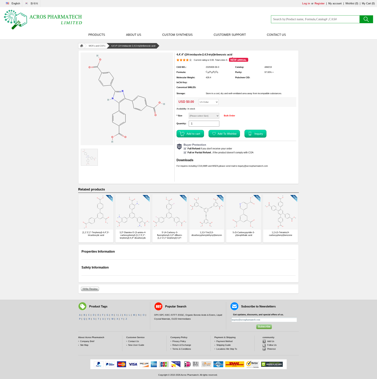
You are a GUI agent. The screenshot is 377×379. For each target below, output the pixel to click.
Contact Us (276, 34)
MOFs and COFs (97, 46)
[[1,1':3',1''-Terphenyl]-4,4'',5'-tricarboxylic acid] (96, 212)
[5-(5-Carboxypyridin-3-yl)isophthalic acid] (243, 212)
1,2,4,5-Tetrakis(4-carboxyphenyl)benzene (280, 233)
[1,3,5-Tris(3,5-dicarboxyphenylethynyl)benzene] (206, 212)
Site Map (84, 345)
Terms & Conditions (181, 349)
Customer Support (230, 34)
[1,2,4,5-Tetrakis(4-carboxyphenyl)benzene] (280, 212)
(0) (356, 3)
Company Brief (87, 341)
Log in (306, 3)
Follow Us (272, 345)
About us (133, 34)
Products (96, 34)
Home (82, 46)
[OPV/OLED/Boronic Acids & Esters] (43, 19)
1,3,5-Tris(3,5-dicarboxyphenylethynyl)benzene (206, 233)
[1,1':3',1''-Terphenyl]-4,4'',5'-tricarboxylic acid (95, 233)
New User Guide (136, 345)
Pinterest (271, 349)
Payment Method (224, 341)
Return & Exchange (181, 345)
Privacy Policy (179, 341)
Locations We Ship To (226, 349)
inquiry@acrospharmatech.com (253, 166)
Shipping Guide (223, 345)
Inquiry (258, 133)
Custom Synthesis (177, 34)
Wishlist (349, 3)
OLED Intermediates (181, 319)
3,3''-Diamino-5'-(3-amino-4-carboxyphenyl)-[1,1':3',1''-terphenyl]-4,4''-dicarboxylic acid (133, 235)
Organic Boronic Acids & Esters (200, 315)
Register (320, 3)
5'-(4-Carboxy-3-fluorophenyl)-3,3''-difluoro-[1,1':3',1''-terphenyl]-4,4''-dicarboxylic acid (169, 235)
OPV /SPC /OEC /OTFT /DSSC (169, 315)
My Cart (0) (368, 3)
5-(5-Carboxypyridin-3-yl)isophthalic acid (244, 233)
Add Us (270, 341)
